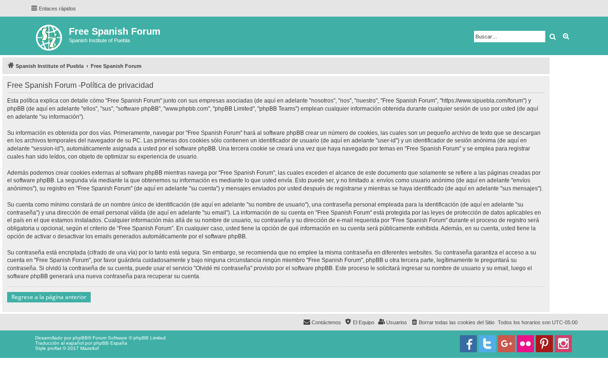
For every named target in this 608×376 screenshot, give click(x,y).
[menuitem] (452, 322)
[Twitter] (487, 343)
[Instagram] (563, 343)
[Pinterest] (544, 343)
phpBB (80, 337)
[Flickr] (525, 343)
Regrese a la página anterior (48, 297)
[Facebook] (468, 343)
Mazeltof (89, 348)
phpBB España (110, 343)
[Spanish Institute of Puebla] (49, 36)
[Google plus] (506, 343)
